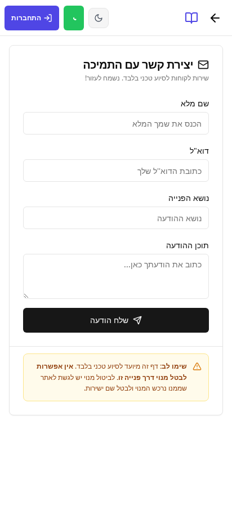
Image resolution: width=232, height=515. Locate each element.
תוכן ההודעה (187, 245)
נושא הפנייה (188, 197)
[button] (215, 18)
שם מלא (195, 103)
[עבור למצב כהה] (98, 18)
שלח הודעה (109, 320)
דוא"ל (199, 150)
